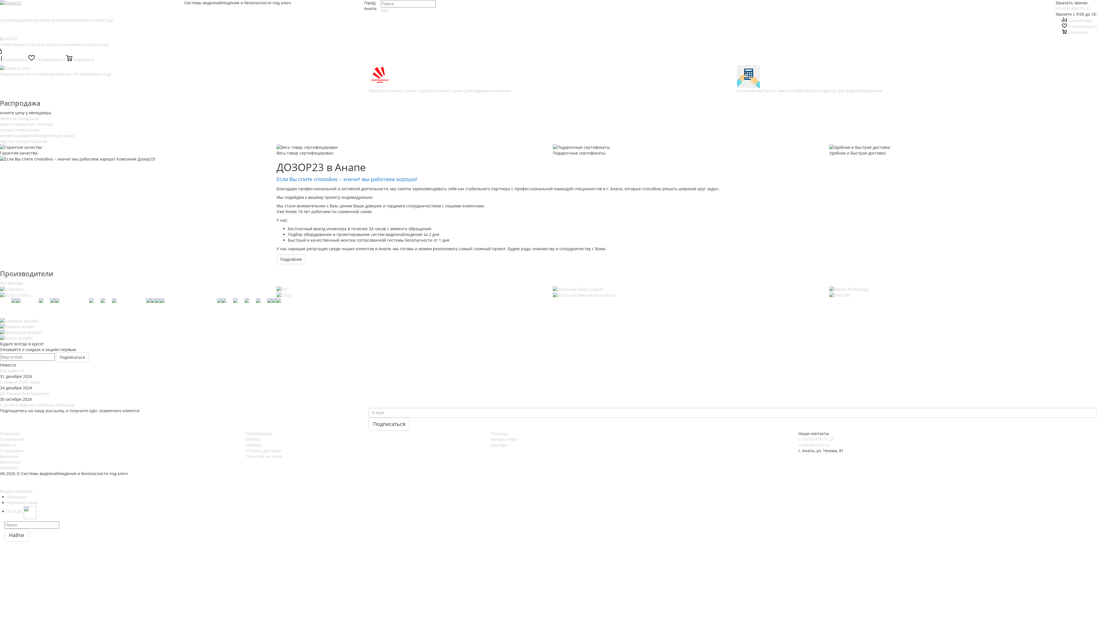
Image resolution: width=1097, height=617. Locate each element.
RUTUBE (15, 511)
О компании (12, 439)
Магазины (10, 462)
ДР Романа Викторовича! (24, 393)
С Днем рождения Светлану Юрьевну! (37, 405)
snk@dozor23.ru (814, 445)
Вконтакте (17, 497)
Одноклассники (22, 502)
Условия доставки (263, 450)
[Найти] (384, 11)
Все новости (12, 370)
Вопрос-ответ (504, 439)
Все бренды (11, 283)
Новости (8, 445)
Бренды (499, 445)
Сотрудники (11, 450)
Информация (259, 433)
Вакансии (9, 456)
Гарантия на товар (264, 456)
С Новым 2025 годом (20, 382)
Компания (10, 433)
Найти (16, 535)
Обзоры (253, 439)
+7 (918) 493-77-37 (1073, 8)
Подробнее (291, 259)
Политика (9, 467)
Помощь (254, 445)
